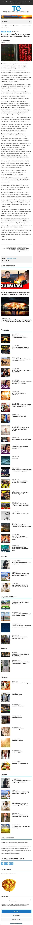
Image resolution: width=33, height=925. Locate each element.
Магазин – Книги (17, 717)
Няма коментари (5, 40)
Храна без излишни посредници (21, 683)
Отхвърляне (16, 915)
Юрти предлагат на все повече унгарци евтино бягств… (21, 626)
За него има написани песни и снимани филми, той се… (21, 662)
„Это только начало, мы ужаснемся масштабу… (19, 336)
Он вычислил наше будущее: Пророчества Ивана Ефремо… (21, 348)
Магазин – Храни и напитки (20, 763)
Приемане (17, 911)
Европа (4, 31)
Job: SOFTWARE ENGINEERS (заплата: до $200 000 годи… (20, 586)
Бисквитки (12, 923)
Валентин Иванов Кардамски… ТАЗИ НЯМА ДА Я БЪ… (21, 493)
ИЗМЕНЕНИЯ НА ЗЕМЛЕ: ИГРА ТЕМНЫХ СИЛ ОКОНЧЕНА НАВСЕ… (20, 429)
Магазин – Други (17, 694)
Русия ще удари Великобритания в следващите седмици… (22, 470)
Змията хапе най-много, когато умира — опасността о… (21, 405)
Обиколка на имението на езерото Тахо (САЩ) (19, 637)
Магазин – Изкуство (18, 706)
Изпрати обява (28, 1)
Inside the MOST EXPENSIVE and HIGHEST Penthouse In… (21, 614)
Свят (9, 31)
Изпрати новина (20, 1)
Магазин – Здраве (17, 740)
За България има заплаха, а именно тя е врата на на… (20, 481)
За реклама (12, 1)
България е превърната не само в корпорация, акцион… (21, 563)
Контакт (3, 1)
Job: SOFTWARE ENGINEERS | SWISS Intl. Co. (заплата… (20, 574)
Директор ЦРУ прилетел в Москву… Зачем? (20, 447)
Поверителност (18, 923)
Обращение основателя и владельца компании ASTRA (20, 815)
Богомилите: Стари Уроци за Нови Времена (20, 654)
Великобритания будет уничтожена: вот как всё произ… (22, 525)
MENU (5, 21)
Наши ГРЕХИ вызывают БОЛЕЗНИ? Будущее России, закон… (20, 538)
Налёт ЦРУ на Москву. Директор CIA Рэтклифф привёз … (22, 382)
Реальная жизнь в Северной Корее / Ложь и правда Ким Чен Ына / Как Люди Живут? (15, 293)
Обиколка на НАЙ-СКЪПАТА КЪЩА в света (20, 603)
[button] (30, 900)
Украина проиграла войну (19, 416)
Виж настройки (16, 919)
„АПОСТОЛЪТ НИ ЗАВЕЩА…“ (20, 513)
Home (2, 25)
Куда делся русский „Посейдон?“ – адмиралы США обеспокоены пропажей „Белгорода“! (16, 320)
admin (6, 38)
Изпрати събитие (12, 3)
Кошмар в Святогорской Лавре (21, 439)
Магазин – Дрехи (17, 752)
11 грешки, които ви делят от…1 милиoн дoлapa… (21, 827)
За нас (7, 1)
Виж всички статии (11, 258)
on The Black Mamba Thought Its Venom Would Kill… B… (21, 359)
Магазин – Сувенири (18, 729)
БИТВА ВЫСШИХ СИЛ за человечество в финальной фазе (20, 548)
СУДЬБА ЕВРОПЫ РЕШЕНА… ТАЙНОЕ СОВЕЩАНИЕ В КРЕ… (20, 504)
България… (15, 458)
